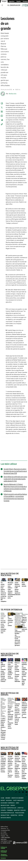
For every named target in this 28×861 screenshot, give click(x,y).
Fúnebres (10, 810)
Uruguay (4, 1)
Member (7, 798)
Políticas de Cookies (4, 847)
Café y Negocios (18, 800)
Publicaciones (19, 812)
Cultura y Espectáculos (8, 808)
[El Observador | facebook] (20, 789)
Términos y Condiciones (4, 855)
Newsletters (5, 815)
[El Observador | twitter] (17, 789)
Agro (17, 803)
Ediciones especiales (7, 812)
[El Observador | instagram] (23, 789)
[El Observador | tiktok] (16, 792)
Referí (3, 800)
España (21, 815)
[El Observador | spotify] (23, 792)
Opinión (3, 810)
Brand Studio (5, 805)
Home (2, 798)
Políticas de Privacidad (4, 851)
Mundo (13, 805)
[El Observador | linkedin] (19, 792)
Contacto (3, 858)
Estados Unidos (6, 817)
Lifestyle (20, 808)
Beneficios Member (17, 798)
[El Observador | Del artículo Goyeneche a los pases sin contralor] (10, 615)
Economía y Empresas (8, 803)
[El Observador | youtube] (26, 789)
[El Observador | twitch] (26, 795)
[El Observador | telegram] (26, 792)
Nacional (9, 800)
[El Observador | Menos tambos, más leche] (24, 580)
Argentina (11, 1)
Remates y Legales (20, 810)
